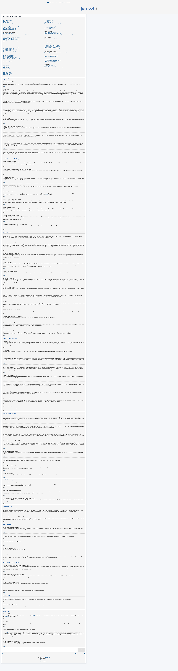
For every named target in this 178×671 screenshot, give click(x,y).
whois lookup (5, 632)
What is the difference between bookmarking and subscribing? (56, 52)
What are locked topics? (7, 73)
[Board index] (89, 9)
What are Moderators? (48, 21)
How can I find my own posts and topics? (52, 48)
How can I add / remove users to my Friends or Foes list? (55, 40)
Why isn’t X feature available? (50, 66)
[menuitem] (79, 654)
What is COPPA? (6, 21)
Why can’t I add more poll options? (9, 51)
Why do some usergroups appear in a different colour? (54, 26)
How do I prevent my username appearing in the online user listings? (16, 34)
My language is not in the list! (8, 38)
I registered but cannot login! (8, 23)
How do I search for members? (50, 47)
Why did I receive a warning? (8, 56)
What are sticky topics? (7, 72)
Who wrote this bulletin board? (50, 65)
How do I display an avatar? (8, 40)
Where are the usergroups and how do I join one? (53, 23)
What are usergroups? (48, 22)
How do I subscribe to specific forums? (51, 55)
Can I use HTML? (6, 66)
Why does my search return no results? (51, 45)
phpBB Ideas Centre (57, 623)
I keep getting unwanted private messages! (52, 33)
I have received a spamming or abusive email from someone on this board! (58, 34)
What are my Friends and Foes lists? (51, 38)
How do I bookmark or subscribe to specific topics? (54, 53)
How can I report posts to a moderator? (10, 57)
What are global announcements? (9, 69)
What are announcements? (8, 71)
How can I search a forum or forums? (51, 44)
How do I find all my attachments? (50, 61)
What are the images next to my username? (11, 39)
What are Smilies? (6, 67)
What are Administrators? (49, 20)
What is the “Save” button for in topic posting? (11, 58)
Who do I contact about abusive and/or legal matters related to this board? (58, 67)
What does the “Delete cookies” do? (9, 29)
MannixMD (47, 657)
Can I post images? (6, 68)
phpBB (46, 194)
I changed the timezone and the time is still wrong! (12, 37)
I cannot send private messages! (50, 32)
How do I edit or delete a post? (8, 48)
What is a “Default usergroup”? (50, 27)
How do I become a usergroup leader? (51, 24)
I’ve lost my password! (7, 27)
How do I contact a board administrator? (52, 69)
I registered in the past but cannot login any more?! (12, 26)
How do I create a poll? (7, 50)
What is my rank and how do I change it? (10, 41)
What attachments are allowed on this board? (53, 60)
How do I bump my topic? (7, 61)
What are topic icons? (7, 74)
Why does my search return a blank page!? (52, 46)
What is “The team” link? (49, 28)
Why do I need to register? (8, 20)
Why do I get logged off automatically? (10, 28)
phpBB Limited (36, 615)
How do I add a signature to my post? (10, 49)
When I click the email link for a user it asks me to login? (13, 43)
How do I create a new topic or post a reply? (11, 47)
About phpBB (7, 616)
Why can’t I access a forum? (8, 54)
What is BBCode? (6, 65)
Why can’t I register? (6, 22)
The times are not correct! (7, 36)
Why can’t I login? (6, 24)
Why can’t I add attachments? (8, 55)
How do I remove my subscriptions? (51, 56)
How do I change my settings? (8, 33)
